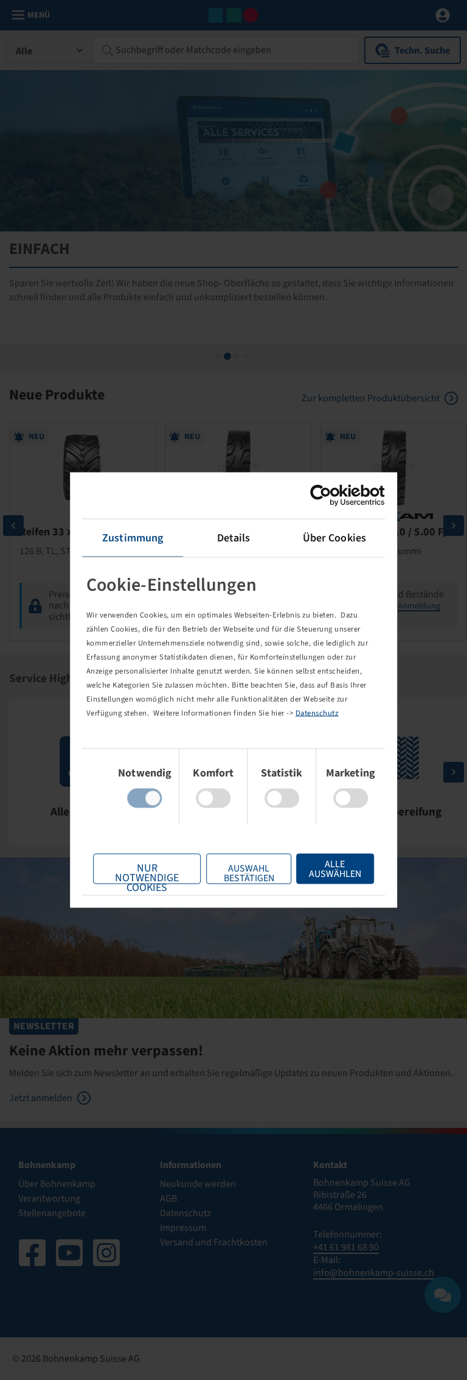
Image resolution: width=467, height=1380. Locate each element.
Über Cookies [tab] (334, 538)
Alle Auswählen (335, 869)
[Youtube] (69, 1253)
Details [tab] (234, 538)
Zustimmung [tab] (132, 538)
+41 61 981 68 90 (346, 1247)
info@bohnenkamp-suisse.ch (373, 1273)
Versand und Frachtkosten (214, 1242)
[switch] (213, 798)
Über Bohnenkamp (56, 1184)
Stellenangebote (52, 1213)
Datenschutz (317, 712)
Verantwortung (49, 1198)
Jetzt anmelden (40, 1098)
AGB (168, 1198)
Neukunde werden (198, 1184)
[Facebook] (32, 1253)
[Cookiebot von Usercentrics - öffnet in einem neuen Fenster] (331, 496)
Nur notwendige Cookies (147, 872)
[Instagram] (106, 1253)
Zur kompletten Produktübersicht (371, 398)
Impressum (183, 1227)
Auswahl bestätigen (249, 873)
